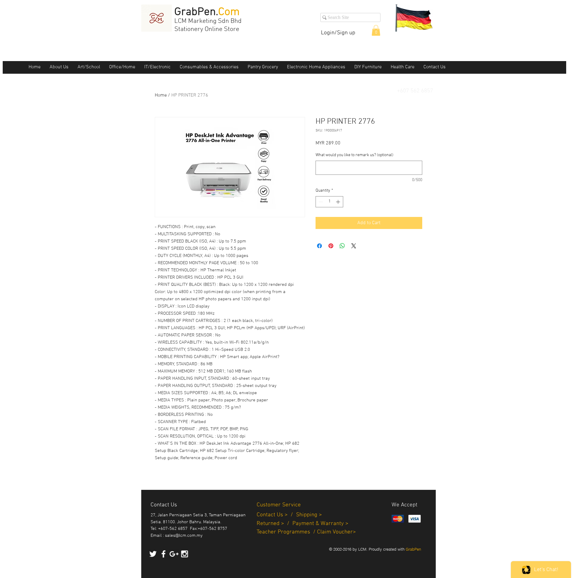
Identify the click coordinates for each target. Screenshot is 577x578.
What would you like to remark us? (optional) (354, 155)
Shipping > (309, 515)
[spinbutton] (329, 201)
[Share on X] (353, 245)
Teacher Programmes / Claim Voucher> (306, 532)
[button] (375, 30)
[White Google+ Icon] (174, 554)
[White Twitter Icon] (153, 554)
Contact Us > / (276, 515)
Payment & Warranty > (320, 523)
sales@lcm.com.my (184, 535)
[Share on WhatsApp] (342, 245)
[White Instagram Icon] (184, 554)
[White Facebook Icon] (163, 554)
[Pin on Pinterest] (330, 245)
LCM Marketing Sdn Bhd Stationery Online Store (208, 25)
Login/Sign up (338, 32)
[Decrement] (320, 201)
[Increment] (338, 201)
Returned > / (274, 523)
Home (161, 95)
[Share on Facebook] (319, 245)
